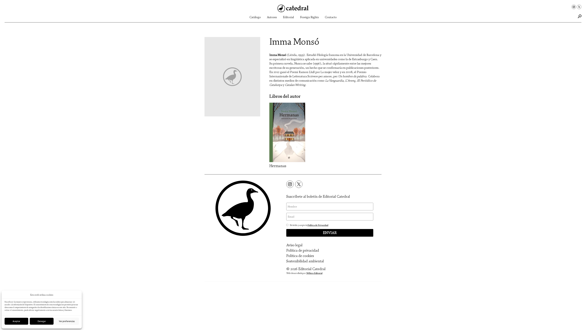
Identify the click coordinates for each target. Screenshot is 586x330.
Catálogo (255, 17)
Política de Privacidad (317, 225)
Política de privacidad (302, 250)
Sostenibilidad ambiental (305, 261)
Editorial (288, 17)
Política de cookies (300, 256)
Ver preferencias (67, 321)
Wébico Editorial (314, 273)
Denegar (42, 321)
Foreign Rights (309, 17)
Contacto (331, 17)
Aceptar (16, 321)
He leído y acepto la (309, 225)
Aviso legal (294, 245)
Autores (272, 17)
